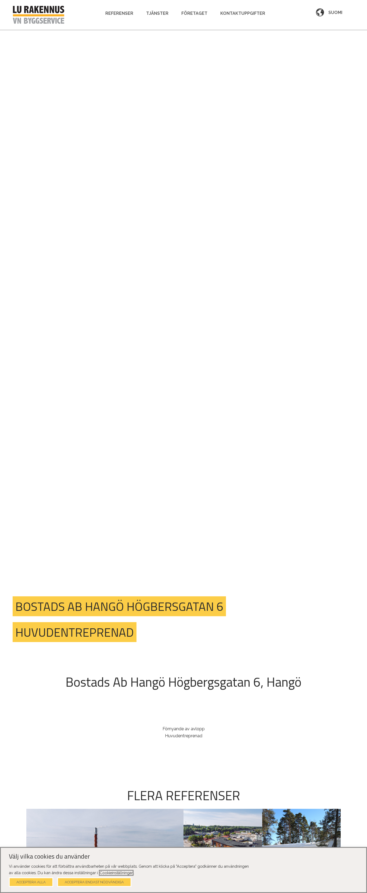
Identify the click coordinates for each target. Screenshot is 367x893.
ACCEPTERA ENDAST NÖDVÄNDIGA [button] (94, 882)
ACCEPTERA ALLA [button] (31, 882)
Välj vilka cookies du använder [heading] (49, 856)
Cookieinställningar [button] (116, 873)
